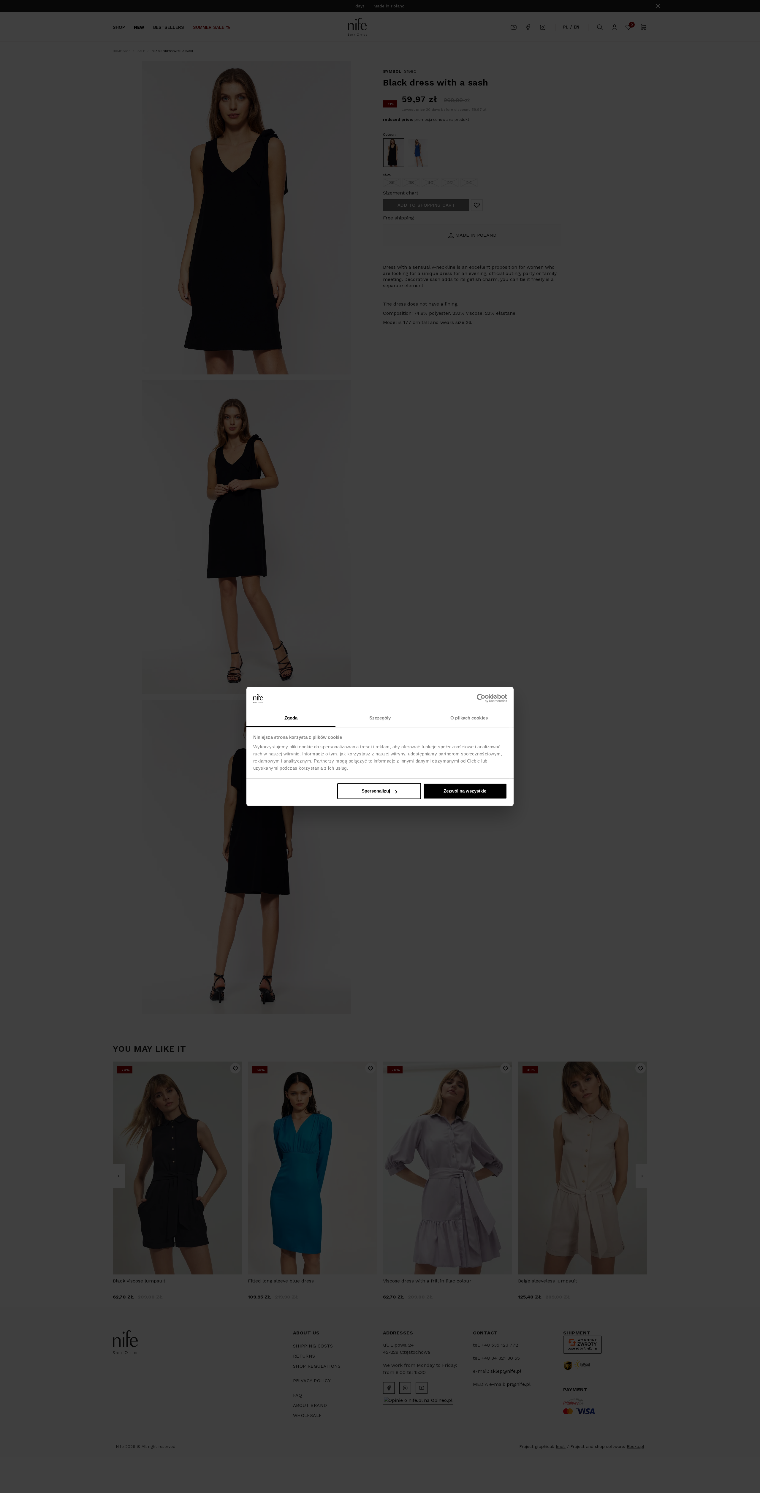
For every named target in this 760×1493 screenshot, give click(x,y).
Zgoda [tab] (291, 717)
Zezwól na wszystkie (465, 791)
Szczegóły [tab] (380, 717)
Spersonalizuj (376, 791)
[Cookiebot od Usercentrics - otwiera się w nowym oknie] (481, 698)
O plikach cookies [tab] (469, 717)
